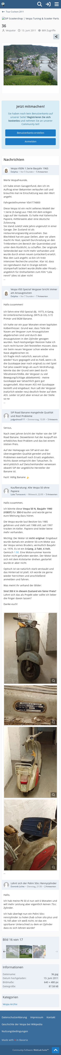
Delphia (14, 171)
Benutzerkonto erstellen (30, 132)
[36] (25, 951)
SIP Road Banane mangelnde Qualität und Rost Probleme (32, 414)
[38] (39, 951)
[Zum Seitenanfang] (55, 1050)
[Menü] (56, 4)
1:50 (16, 552)
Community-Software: (31, 1050)
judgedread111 (18, 419)
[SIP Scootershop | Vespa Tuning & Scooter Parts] (30, 18)
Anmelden (30, 141)
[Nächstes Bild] (52, 65)
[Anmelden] (48, 4)
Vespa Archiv (10, 1004)
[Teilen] (56, 36)
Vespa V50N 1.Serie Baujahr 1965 (29, 168)
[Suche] (39, 4)
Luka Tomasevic (18, 494)
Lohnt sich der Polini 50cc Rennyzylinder (34, 883)
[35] (12, 951)
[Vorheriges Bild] (9, 65)
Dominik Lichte (18, 886)
